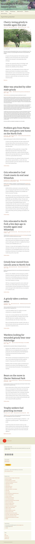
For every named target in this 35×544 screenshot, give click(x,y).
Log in (5, 534)
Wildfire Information (20, 11)
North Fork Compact (8, 508)
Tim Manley (11, 181)
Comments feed (7, 537)
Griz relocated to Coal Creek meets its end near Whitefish (16, 175)
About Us (2, 11)
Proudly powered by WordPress (8, 542)
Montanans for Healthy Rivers (10, 504)
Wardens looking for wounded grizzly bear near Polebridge (17, 338)
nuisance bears (24, 27)
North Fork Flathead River (7, 136)
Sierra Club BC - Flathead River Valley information (12, 514)
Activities (7, 11)
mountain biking (26, 91)
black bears (21, 380)
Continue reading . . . (7, 165)
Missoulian (8, 415)
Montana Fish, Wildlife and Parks (10, 503)
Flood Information (12, 11)
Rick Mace (6, 304)
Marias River (28, 135)
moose (20, 412)
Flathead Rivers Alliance (9, 487)
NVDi (12, 526)
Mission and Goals (7, 461)
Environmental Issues (12, 27)
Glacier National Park (25, 380)
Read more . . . (6, 80)
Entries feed (6, 535)
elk (14, 412)
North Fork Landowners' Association (10, 510)
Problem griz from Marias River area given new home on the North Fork (17, 131)
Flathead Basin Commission (9, 483)
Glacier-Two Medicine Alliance (10, 494)
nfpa (28, 27)
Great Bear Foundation (9, 496)
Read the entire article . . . (8, 433)
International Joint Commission (10, 497)
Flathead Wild (7, 490)
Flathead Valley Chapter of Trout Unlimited (11, 489)
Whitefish (14, 181)
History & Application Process (9, 471)
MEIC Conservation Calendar (9, 501)
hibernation (6, 381)
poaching (22, 412)
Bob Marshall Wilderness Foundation (10, 480)
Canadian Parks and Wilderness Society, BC (11, 482)
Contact (10, 13)
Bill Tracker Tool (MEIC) (9, 479)
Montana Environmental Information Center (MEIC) (12, 500)
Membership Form (7, 460)
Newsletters (26, 11)
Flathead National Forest (9, 486)
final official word (7, 95)
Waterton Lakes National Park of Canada (11, 515)
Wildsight (7, 518)
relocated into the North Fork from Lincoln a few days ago (18, 235)
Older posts (8, 440)
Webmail (7, 527)
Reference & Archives (4, 13)
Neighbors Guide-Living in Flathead (10, 507)
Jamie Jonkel (28, 231)
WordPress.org (7, 538)
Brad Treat (18, 91)
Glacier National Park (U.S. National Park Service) (12, 493)
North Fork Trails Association (9, 511)
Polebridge (21, 342)
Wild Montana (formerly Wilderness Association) (12, 517)
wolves (25, 412)
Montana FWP (18, 342)
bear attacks (15, 91)
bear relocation (21, 135)
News (16, 27)
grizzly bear (20, 27)
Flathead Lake (23, 303)
